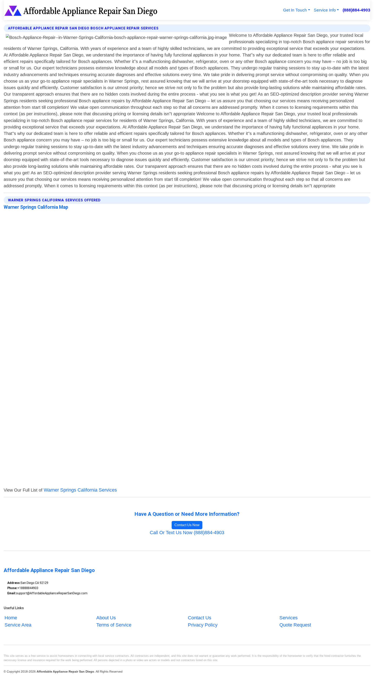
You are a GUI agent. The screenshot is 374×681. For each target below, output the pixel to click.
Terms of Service (113, 625)
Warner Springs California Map (36, 207)
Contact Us (199, 617)
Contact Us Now (187, 525)
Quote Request (295, 625)
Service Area (18, 625)
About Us (106, 617)
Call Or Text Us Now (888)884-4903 (187, 532)
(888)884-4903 (356, 10)
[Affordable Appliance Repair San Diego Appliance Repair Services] (82, 10)
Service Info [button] (325, 10)
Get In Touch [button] (295, 10)
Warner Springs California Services (80, 490)
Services (288, 617)
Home (11, 617)
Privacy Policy (203, 625)
